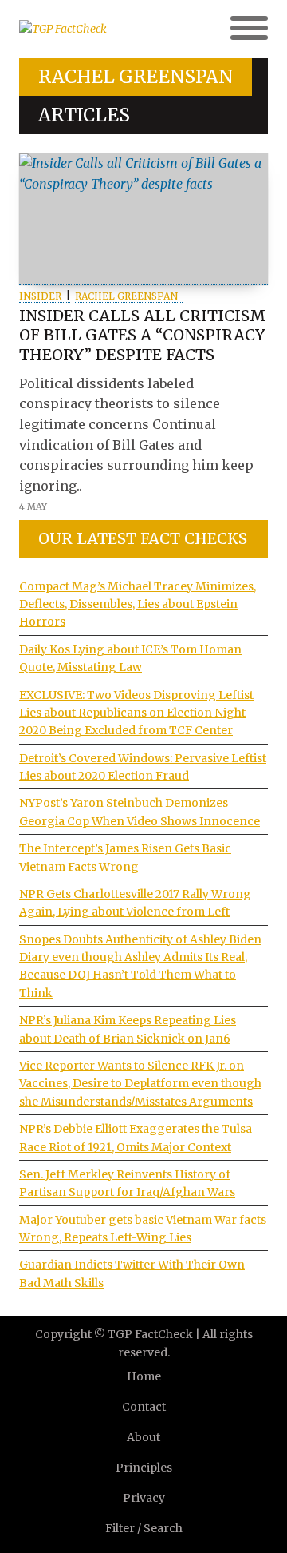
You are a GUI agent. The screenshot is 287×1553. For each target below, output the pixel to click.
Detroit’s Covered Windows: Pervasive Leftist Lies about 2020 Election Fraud (142, 767)
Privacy (144, 1498)
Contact (144, 1407)
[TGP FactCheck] (81, 29)
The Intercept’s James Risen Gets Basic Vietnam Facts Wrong (125, 857)
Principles (144, 1467)
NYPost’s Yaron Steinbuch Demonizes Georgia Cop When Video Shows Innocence (139, 812)
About (143, 1437)
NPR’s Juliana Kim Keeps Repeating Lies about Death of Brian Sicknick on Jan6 (127, 1029)
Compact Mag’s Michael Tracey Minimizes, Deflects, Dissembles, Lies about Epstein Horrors (137, 604)
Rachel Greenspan (126, 296)
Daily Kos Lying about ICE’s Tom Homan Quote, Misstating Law (130, 658)
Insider (40, 296)
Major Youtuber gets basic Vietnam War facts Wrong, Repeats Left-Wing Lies (142, 1229)
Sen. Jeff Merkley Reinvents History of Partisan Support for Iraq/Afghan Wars (127, 1183)
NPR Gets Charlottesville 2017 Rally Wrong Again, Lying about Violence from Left (135, 903)
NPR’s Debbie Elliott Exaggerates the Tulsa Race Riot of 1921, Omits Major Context (135, 1138)
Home (144, 1376)
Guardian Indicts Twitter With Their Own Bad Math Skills (132, 1273)
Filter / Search (144, 1528)
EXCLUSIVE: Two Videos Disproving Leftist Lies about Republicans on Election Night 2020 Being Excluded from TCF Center (136, 713)
